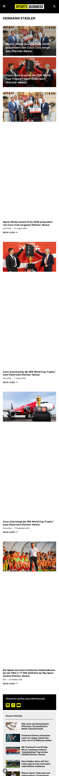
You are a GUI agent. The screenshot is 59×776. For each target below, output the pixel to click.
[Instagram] (13, 705)
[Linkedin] (8, 705)
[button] (54, 6)
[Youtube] (19, 705)
